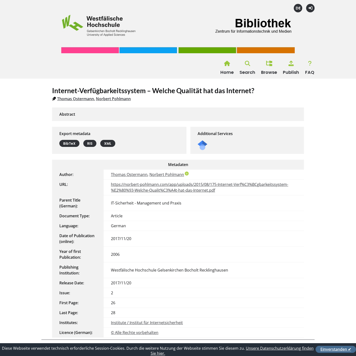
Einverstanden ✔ (335, 349)
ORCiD (187, 173)
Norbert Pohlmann (113, 98)
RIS (90, 143)
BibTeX (69, 143)
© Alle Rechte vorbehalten (134, 332)
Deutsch (298, 8)
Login (310, 8)
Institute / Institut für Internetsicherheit (147, 322)
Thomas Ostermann (75, 98)
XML (107, 143)
